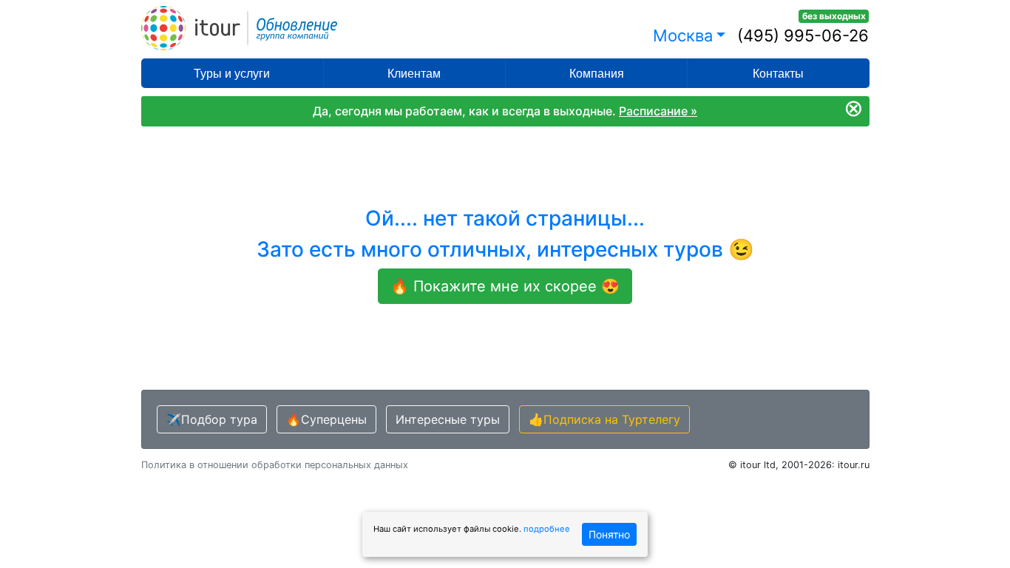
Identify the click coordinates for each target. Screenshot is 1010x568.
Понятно (609, 534)
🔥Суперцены (326, 419)
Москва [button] (683, 35)
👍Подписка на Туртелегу (604, 419)
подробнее (546, 529)
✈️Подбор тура (211, 419)
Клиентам (414, 73)
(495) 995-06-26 (803, 35)
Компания (596, 73)
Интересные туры (448, 419)
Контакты (778, 73)
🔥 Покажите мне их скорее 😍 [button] (505, 286)
